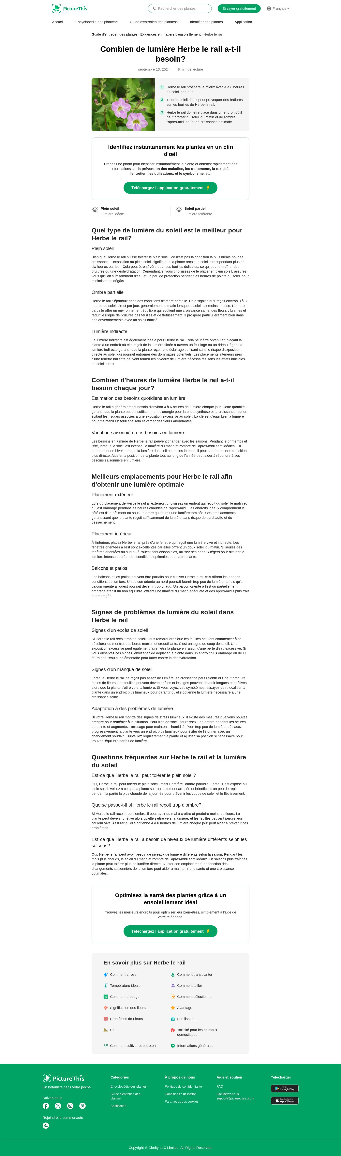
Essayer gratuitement (239, 8)
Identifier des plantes (206, 22)
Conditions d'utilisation (181, 1094)
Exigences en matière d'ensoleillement (170, 34)
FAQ (220, 1086)
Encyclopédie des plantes (129, 1086)
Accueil (58, 22)
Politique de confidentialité (183, 1086)
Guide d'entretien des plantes (115, 34)
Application (243, 22)
